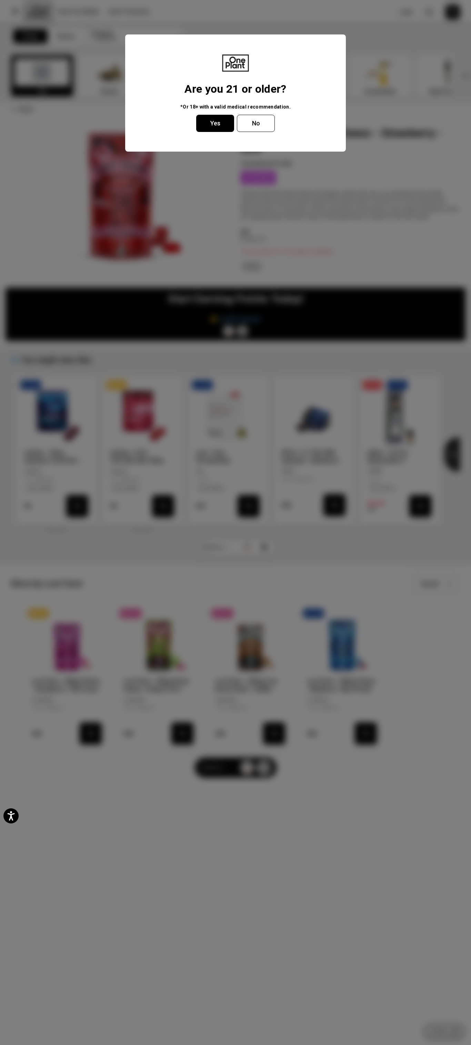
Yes (215, 123)
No (256, 123)
